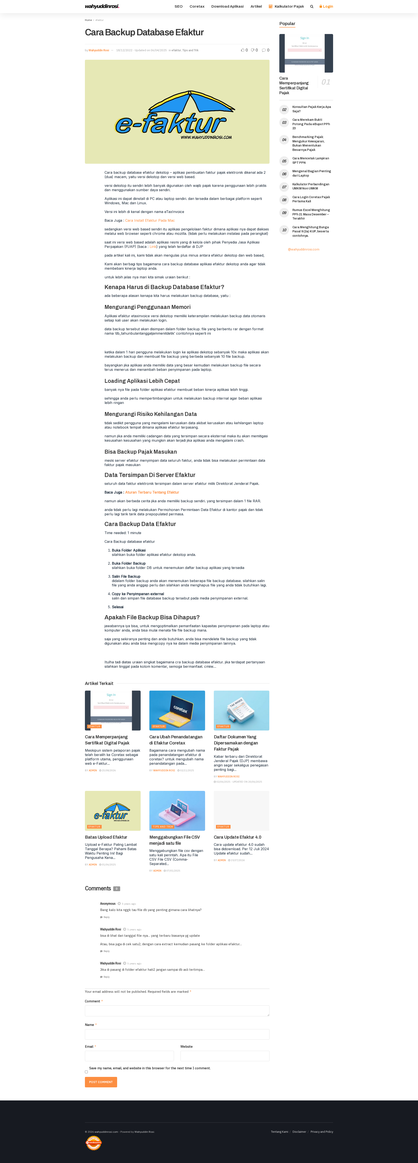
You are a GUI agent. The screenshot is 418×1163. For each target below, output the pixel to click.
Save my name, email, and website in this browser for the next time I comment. (150, 1068)
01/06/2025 (108, 864)
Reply (107, 917)
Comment (94, 1001)
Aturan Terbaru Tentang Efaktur (152, 492)
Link (153, 246)
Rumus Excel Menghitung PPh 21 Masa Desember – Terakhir (311, 214)
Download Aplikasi (227, 6)
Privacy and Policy (322, 1132)
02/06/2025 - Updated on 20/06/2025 (239, 781)
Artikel (256, 6)
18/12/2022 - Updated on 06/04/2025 (141, 50)
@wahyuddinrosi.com (303, 249)
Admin (93, 770)
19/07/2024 (237, 860)
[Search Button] (312, 6)
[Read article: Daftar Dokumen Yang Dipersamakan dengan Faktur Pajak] (242, 710)
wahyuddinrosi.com (106, 1131)
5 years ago (129, 903)
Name (91, 1025)
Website (186, 1046)
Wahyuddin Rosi (99, 50)
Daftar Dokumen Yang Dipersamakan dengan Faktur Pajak (236, 742)
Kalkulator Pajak (289, 6)
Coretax (197, 6)
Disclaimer (299, 1132)
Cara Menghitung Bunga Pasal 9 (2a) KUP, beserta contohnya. (310, 231)
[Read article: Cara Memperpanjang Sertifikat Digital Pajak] (113, 710)
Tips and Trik (190, 50)
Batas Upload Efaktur (106, 837)
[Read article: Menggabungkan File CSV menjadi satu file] (177, 811)
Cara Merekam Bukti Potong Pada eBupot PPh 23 (311, 124)
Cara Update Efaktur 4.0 (237, 837)
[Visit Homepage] (102, 6)
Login (327, 6)
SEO (179, 6)
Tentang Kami (279, 1132)
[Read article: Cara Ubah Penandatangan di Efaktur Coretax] (177, 710)
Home (88, 20)
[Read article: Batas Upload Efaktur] (113, 811)
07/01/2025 (173, 870)
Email (90, 1046)
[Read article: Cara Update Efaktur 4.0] (242, 811)
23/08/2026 (108, 770)
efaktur (99, 20)
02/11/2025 (186, 770)
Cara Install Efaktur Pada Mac (150, 220)
